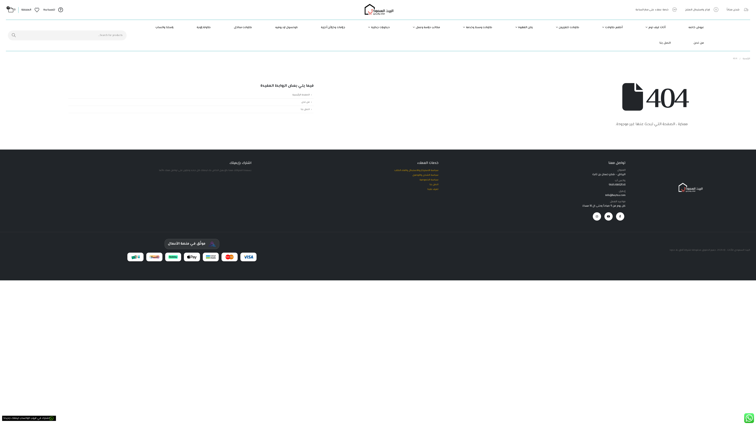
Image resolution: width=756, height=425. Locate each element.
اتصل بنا (665, 43)
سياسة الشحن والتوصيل (425, 175)
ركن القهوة (525, 27)
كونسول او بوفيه (286, 27)
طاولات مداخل (243, 27)
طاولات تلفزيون (569, 27)
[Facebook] (620, 216)
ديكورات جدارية (380, 27)
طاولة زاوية (204, 27)
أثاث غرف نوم (657, 27)
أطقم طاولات (613, 27)
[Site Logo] (378, 10)
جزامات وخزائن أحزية (333, 27)
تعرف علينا (432, 189)
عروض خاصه (696, 27)
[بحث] (14, 35)
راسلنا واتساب (164, 27)
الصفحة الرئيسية (301, 95)
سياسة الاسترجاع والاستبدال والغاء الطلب (416, 170)
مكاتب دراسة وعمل (428, 27)
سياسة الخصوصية (429, 180)
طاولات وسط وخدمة (479, 27)
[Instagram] (597, 216)
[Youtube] (608, 216)
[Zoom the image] (690, 184)
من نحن (699, 43)
